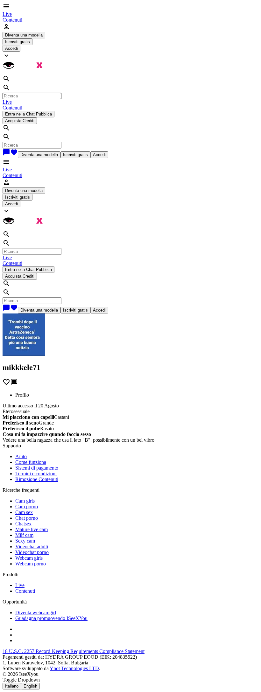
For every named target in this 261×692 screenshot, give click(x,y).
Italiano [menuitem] (11, 686)
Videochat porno (32, 552)
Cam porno (26, 506)
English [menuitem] (30, 686)
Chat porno (26, 518)
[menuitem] (7, 14)
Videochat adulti (31, 546)
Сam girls (25, 501)
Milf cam (24, 535)
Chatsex (23, 523)
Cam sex (24, 512)
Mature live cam (31, 529)
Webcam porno (30, 563)
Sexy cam (25, 541)
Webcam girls (29, 558)
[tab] (136, 395)
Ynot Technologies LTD (74, 668)
